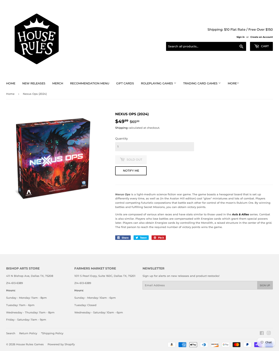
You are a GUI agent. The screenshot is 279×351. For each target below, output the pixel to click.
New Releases (33, 83)
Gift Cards (125, 83)
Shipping (121, 127)
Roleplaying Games (157, 83)
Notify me (131, 170)
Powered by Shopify (61, 344)
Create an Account (261, 37)
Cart (264, 46)
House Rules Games (30, 344)
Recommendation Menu (89, 83)
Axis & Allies (240, 214)
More (232, 83)
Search (10, 333)
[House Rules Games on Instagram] (269, 333)
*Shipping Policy (52, 333)
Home (10, 83)
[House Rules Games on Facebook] (262, 333)
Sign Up (265, 285)
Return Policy (28, 333)
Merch (57, 83)
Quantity (121, 138)
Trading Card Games (200, 83)
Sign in (241, 37)
